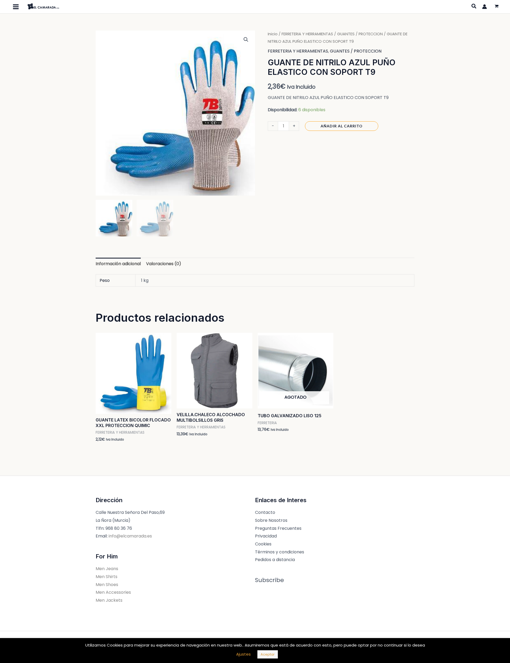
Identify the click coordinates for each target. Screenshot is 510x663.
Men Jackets (109, 600)
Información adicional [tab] (118, 264)
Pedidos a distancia (275, 560)
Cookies (263, 544)
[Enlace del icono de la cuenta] (484, 6)
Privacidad (266, 536)
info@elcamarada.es (130, 536)
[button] (246, 39)
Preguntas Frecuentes (278, 528)
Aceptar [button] (268, 654)
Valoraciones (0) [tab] (163, 264)
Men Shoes (107, 585)
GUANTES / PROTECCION (360, 34)
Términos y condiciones (279, 552)
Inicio (273, 34)
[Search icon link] (474, 7)
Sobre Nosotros (271, 520)
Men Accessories (113, 592)
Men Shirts (106, 577)
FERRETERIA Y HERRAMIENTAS (307, 34)
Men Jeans (107, 569)
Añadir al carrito (342, 126)
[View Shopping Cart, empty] (496, 7)
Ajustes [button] (243, 654)
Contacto (265, 512)
